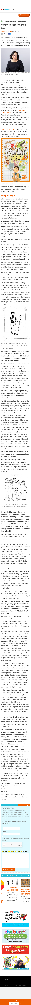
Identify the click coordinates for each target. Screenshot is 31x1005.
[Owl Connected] (5, 10)
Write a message (24, 805)
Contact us (7, 979)
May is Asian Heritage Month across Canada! (22, 891)
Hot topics (10, 31)
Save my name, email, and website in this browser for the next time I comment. (15, 839)
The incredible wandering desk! (8, 888)
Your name (4, 826)
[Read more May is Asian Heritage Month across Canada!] (23, 883)
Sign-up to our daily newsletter (15, 1000)
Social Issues (4, 31)
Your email (4, 831)
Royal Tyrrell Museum (9, 129)
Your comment (5, 849)
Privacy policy (8, 981)
